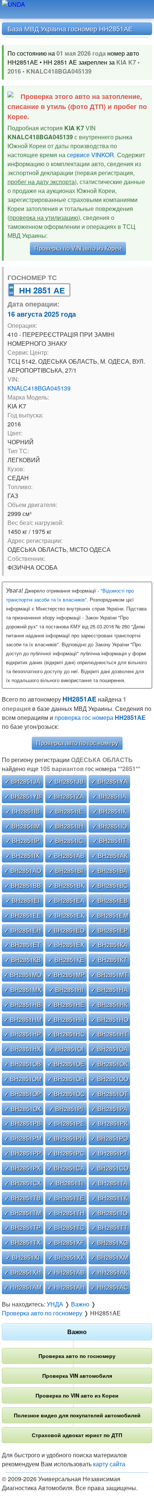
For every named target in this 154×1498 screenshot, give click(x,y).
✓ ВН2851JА (22, 781)
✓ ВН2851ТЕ (66, 1198)
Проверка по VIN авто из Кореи (77, 248)
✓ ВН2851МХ (22, 989)
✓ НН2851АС (109, 1287)
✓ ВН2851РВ (22, 1123)
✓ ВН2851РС (65, 1153)
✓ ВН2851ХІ (23, 1257)
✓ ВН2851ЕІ (23, 900)
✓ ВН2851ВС (109, 885)
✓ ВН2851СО (109, 1168)
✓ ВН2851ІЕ (66, 811)
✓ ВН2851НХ (22, 1049)
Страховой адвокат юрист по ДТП (77, 1435)
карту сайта (109, 1464)
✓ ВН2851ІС (66, 840)
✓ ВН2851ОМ (22, 1079)
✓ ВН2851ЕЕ (22, 915)
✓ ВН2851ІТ (109, 840)
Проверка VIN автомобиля (77, 1375)
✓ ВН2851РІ (66, 1108)
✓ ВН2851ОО (109, 1079)
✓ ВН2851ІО (109, 826)
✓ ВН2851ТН (66, 1213)
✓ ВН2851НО (109, 1019)
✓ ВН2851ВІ (66, 870)
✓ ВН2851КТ (109, 959)
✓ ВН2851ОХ (22, 1108)
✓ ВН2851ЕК (66, 915)
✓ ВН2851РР (22, 1153)
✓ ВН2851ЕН (22, 930)
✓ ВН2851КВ (23, 959)
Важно (77, 1331)
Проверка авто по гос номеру (77, 743)
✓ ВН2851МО (22, 974)
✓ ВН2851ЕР (109, 930)
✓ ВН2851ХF (66, 1242)
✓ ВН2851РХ (22, 1168)
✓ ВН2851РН (65, 1138)
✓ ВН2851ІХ (23, 855)
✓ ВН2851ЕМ (109, 915)
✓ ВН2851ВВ (22, 885)
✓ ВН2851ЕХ (66, 945)
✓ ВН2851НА (109, 989)
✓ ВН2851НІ (66, 989)
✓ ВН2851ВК (66, 885)
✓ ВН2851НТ (109, 1034)
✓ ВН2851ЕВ (109, 900)
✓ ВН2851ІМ (22, 826)
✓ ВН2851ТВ (22, 1198)
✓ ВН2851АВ (66, 855)
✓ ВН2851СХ (22, 1183)
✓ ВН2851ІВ (23, 811)
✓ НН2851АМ (22, 1287)
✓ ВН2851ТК (109, 1198)
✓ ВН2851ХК (66, 1257)
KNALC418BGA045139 (39, 388)
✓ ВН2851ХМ (109, 1257)
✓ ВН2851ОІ (66, 1049)
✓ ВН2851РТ (109, 1153)
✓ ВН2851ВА (109, 870)
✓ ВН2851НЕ (65, 1004)
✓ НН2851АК (109, 1272)
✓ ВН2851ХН (22, 1272)
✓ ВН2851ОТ (109, 1094)
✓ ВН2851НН (66, 1019)
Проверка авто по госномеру (77, 1355)
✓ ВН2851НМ (22, 1019)
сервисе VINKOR (90, 154)
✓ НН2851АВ (65, 1272)
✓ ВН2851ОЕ (65, 1064)
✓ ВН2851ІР (23, 840)
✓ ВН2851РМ (22, 1138)
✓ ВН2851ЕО (65, 930)
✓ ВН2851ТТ (109, 1227)
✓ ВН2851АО (22, 870)
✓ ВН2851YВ (22, 796)
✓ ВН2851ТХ (22, 1242)
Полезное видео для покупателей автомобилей (77, 1415)
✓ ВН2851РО (109, 1138)
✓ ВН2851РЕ (66, 1123)
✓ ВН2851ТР (22, 1227)
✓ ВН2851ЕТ (22, 945)
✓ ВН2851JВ (66, 781)
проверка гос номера (100, 717)
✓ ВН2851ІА (109, 796)
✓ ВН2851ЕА (66, 900)
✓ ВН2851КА (109, 945)
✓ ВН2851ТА (109, 1183)
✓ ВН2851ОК (109, 1064)
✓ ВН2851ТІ (66, 1183)
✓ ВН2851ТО (109, 1213)
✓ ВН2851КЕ (66, 959)
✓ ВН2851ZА (66, 796)
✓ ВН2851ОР (22, 1094)
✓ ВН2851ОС (66, 1094)
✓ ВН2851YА (109, 781)
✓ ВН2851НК (109, 1004)
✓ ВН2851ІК (109, 811)
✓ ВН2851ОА (109, 1049)
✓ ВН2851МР (66, 974)
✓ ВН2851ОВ (22, 1064)
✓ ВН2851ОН (66, 1079)
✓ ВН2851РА (109, 1108)
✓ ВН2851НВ (22, 1004)
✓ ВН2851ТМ (22, 1213)
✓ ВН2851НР (22, 1034)
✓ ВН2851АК (109, 855)
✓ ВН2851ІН (66, 826)
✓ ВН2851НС (66, 1034)
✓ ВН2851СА (65, 1168)
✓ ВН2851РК (109, 1123)
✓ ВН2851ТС (66, 1227)
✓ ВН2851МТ (109, 974)
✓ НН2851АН (66, 1287)
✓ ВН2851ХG (109, 1242)
